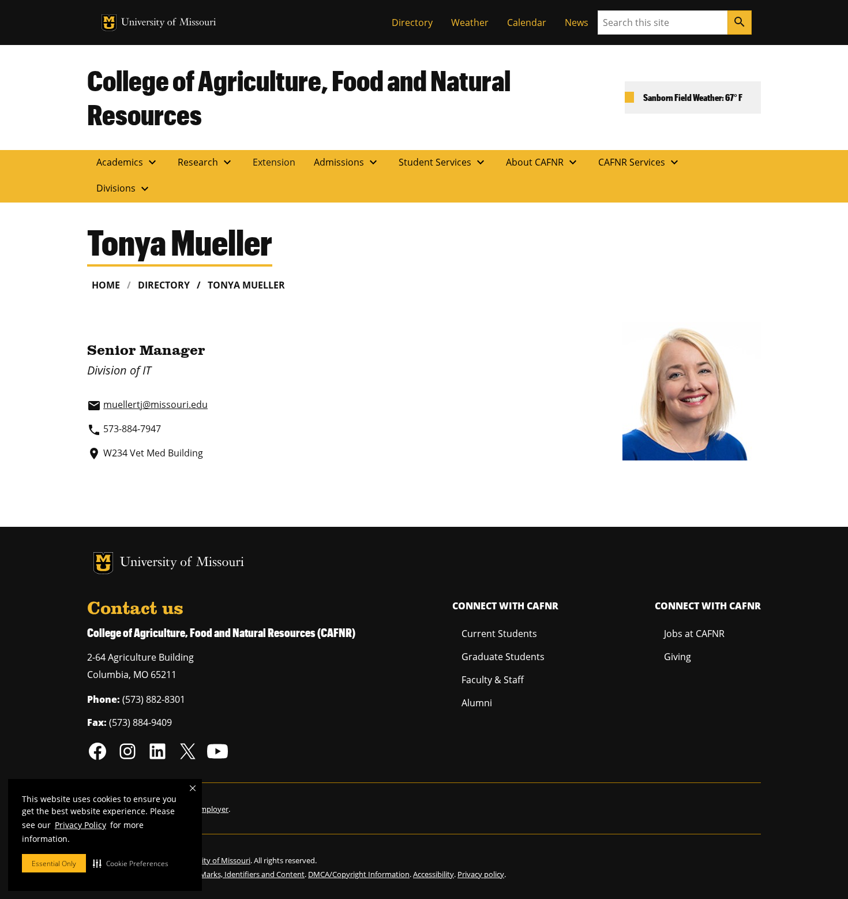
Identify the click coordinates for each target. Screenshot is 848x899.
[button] (131, 863)
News (576, 22)
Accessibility (433, 874)
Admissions (347, 162)
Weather (470, 22)
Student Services (443, 162)
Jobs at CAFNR (694, 633)
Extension (274, 162)
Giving (677, 656)
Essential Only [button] (54, 863)
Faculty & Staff (492, 679)
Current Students (499, 633)
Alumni (476, 702)
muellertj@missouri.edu (155, 404)
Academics (127, 162)
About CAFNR (543, 162)
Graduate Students (503, 656)
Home (106, 285)
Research (206, 162)
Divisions (124, 189)
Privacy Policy (80, 824)
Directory (412, 22)
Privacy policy (480, 874)
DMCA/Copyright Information (359, 874)
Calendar (526, 22)
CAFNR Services (639, 162)
